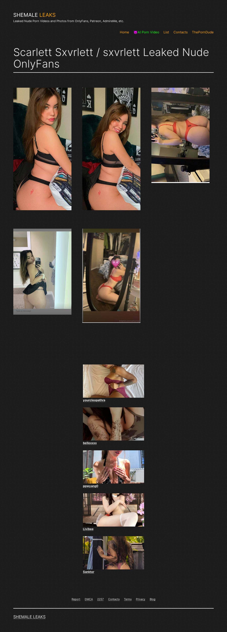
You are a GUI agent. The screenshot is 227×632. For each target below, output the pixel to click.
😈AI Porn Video (146, 32)
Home (124, 32)
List (166, 32)
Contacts (180, 32)
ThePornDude (203, 32)
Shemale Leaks (29, 616)
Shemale (34, 15)
